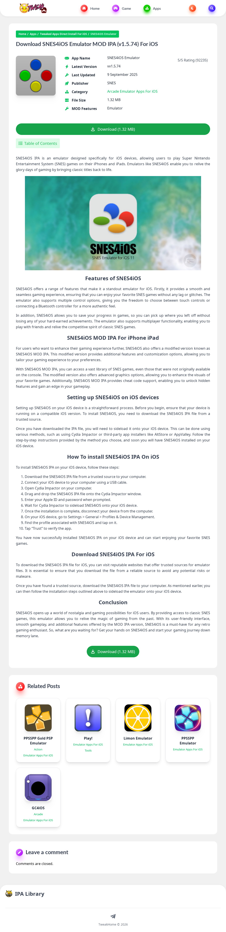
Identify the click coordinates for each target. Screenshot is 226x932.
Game (126, 8)
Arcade (113, 91)
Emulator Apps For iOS (139, 91)
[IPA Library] (31, 8)
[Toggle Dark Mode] (192, 8)
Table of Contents (40, 143)
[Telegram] (113, 916)
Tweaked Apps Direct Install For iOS (63, 34)
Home (94, 8)
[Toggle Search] (211, 8)
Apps (156, 8)
